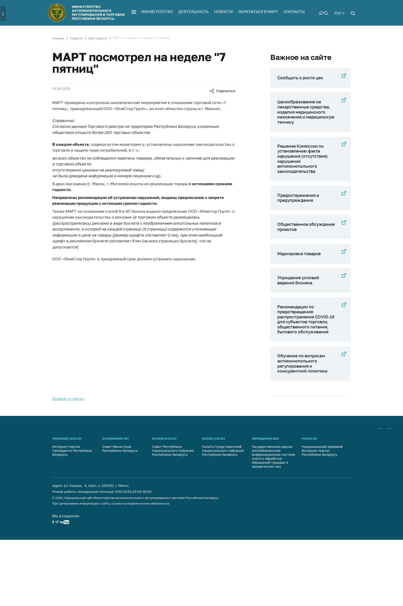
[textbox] (339, 13)
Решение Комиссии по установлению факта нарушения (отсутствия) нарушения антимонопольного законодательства (302, 158)
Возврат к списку (68, 398)
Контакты (294, 11)
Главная (58, 38)
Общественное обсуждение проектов (306, 227)
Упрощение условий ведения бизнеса (298, 280)
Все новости (98, 38)
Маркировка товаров (299, 253)
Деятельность (193, 11)
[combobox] (339, 13)
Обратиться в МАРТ (258, 11)
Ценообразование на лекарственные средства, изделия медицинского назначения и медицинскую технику (305, 111)
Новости (223, 11)
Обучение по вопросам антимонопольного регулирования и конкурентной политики (302, 363)
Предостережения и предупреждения (298, 198)
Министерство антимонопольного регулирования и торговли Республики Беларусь (98, 12)
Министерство (157, 11)
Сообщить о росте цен (300, 77)
